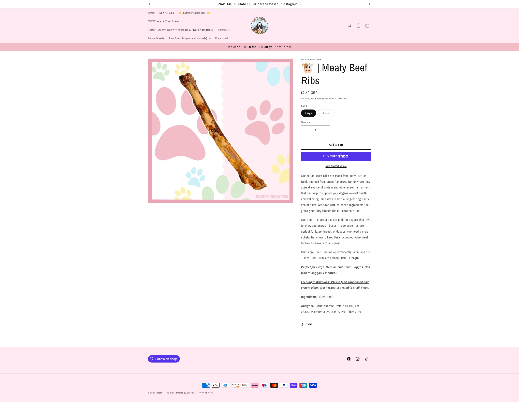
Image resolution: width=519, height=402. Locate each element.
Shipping (319, 98)
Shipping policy (206, 392)
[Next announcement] (369, 4)
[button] (224, 30)
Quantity (305, 122)
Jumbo (329, 114)
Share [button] (309, 324)
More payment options (336, 166)
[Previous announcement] (149, 4)
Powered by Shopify (184, 392)
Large (308, 113)
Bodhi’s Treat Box (165, 392)
